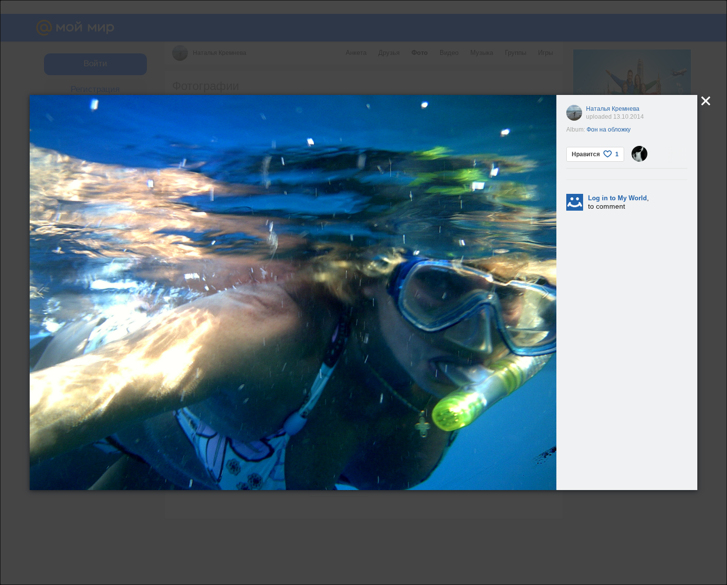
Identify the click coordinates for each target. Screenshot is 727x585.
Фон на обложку (609, 129)
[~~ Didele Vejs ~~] (639, 154)
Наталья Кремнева (612, 108)
